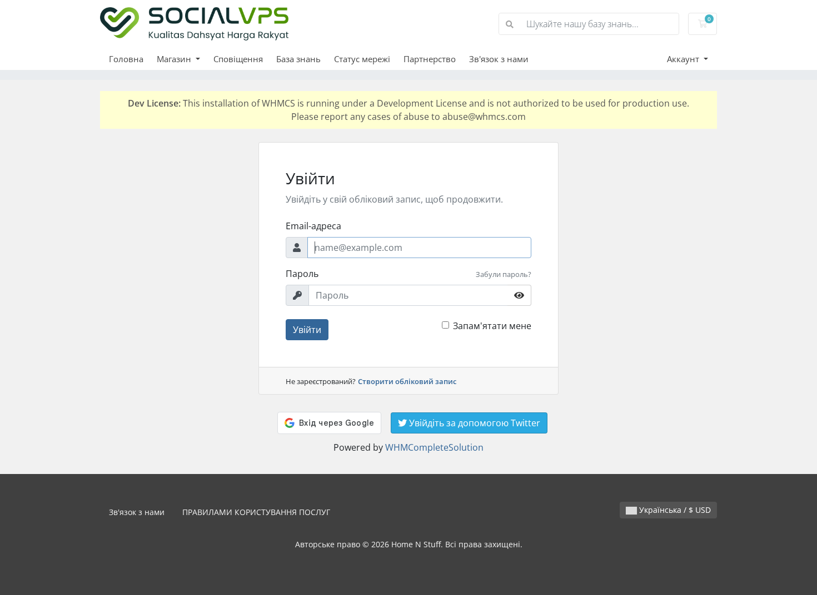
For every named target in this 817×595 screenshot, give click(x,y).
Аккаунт (684, 58)
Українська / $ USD (674, 510)
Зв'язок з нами (499, 58)
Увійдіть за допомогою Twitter (473, 423)
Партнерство (429, 58)
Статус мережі (362, 58)
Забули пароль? (503, 274)
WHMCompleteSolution (434, 447)
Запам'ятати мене (492, 326)
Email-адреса (313, 226)
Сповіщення (238, 58)
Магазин (175, 58)
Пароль (302, 274)
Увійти (307, 330)
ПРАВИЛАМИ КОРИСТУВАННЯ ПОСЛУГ (256, 512)
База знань (298, 58)
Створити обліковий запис (407, 381)
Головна (126, 58)
